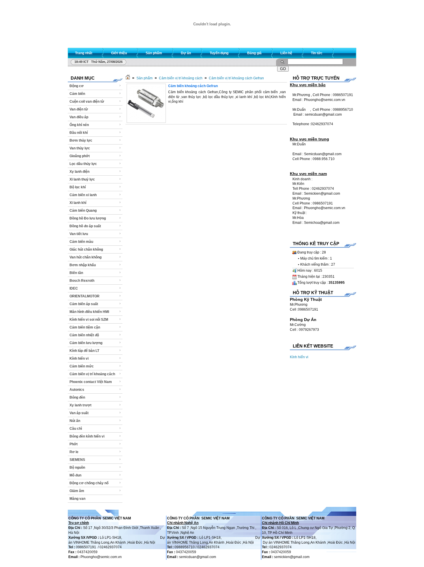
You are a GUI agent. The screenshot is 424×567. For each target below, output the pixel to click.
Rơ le (74, 452)
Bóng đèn (77, 397)
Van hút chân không (86, 257)
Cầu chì (76, 429)
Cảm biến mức (82, 366)
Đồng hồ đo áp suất (85, 226)
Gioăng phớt (80, 156)
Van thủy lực (80, 148)
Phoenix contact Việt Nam (91, 382)
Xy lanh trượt (80, 405)
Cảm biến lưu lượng (86, 343)
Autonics (77, 390)
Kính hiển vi (79, 358)
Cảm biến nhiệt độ (84, 335)
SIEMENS (77, 460)
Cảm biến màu (81, 242)
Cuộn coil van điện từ (87, 101)
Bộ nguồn (77, 467)
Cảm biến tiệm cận (85, 327)
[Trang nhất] (127, 78)
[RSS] (346, 52)
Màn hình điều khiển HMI (89, 312)
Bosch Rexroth (82, 281)
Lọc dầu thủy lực (83, 164)
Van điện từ (79, 109)
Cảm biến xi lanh (83, 195)
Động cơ (77, 86)
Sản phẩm (144, 78)
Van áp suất (79, 413)
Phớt (74, 444)
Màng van (77, 499)
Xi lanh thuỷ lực (82, 179)
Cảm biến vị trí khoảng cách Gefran (236, 78)
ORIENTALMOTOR (85, 296)
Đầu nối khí (79, 133)
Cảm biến (77, 94)
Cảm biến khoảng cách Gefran (193, 86)
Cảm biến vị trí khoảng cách (92, 374)
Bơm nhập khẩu (83, 265)
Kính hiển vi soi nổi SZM (89, 320)
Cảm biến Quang (83, 211)
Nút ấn (75, 421)
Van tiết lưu (79, 234)
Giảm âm (77, 491)
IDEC (74, 288)
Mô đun (75, 475)
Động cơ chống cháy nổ (89, 483)
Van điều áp (79, 117)
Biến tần (76, 273)
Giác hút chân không (86, 249)
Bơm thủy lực (81, 140)
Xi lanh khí (78, 203)
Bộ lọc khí (78, 187)
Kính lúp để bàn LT (84, 351)
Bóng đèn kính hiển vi (87, 436)
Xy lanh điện (79, 172)
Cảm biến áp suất (84, 304)
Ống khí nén (79, 125)
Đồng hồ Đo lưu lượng (88, 218)
